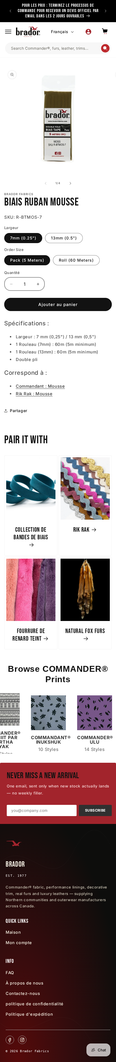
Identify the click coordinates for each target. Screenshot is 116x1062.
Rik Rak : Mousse (34, 393)
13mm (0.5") (64, 238)
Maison (13, 932)
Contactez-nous (23, 993)
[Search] (105, 48)
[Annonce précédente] (10, 11)
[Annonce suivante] (105, 11)
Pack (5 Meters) (27, 260)
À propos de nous (25, 983)
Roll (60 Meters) (76, 260)
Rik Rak (81, 529)
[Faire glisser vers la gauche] (45, 183)
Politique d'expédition (29, 1014)
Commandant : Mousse (40, 386)
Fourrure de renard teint (28, 635)
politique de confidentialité (35, 1003)
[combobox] (55, 48)
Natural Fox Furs (85, 631)
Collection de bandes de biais (31, 533)
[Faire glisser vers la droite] (70, 183)
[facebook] (10, 1040)
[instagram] (22, 1040)
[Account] (88, 32)
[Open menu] (8, 32)
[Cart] (105, 32)
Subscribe (95, 810)
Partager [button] (18, 410)
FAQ (10, 972)
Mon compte (19, 942)
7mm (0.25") (23, 238)
